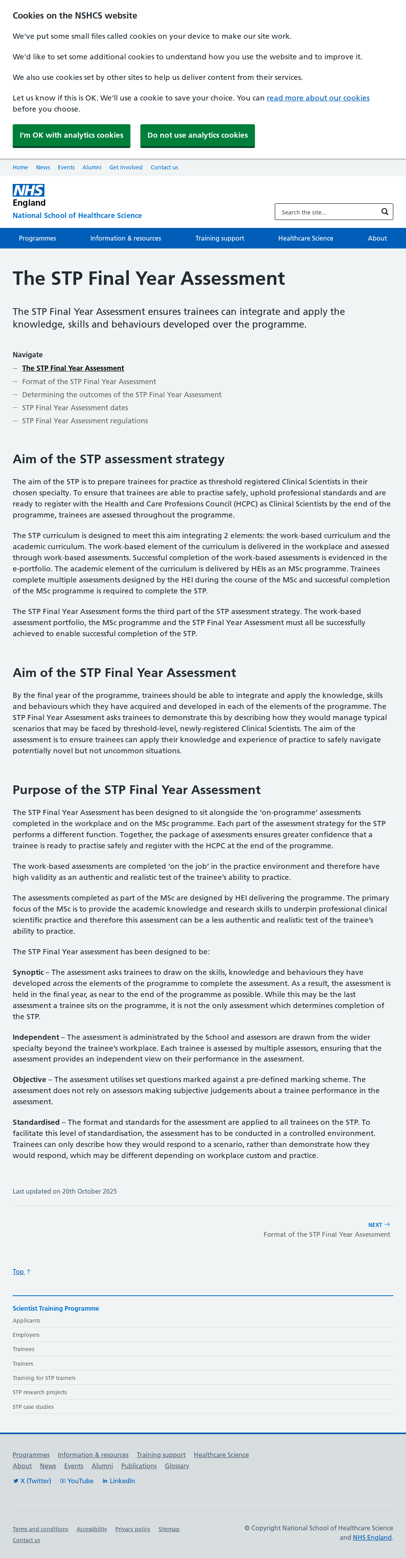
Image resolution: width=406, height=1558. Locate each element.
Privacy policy (132, 1529)
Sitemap (169, 1529)
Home (20, 167)
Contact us (164, 167)
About (377, 238)
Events (66, 167)
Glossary (177, 1466)
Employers (26, 1334)
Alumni (92, 167)
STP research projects (40, 1392)
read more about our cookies (318, 97)
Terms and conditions (40, 1529)
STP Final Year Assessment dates (75, 407)
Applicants (26, 1320)
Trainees (23, 1349)
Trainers (23, 1363)
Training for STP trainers (44, 1378)
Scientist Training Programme (56, 1308)
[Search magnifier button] (385, 211)
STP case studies (33, 1406)
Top (19, 1272)
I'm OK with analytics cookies (71, 135)
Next (327, 1229)
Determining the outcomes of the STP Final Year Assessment (122, 394)
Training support (219, 238)
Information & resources (125, 238)
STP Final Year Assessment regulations (85, 420)
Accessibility (92, 1529)
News (43, 167)
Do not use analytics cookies (197, 135)
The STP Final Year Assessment (73, 368)
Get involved (126, 167)
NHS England (372, 1537)
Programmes (37, 238)
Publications (139, 1466)
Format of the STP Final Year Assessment (89, 381)
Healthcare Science (305, 238)
